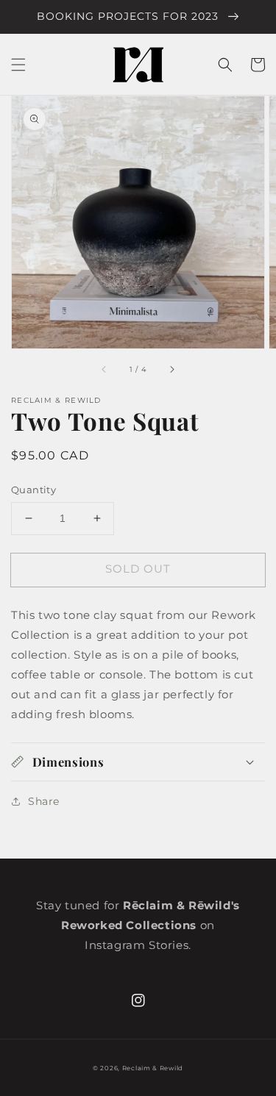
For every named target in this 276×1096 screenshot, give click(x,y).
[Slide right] (171, 369)
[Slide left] (104, 369)
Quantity (33, 489)
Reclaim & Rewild (152, 1068)
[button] (18, 65)
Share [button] (44, 801)
